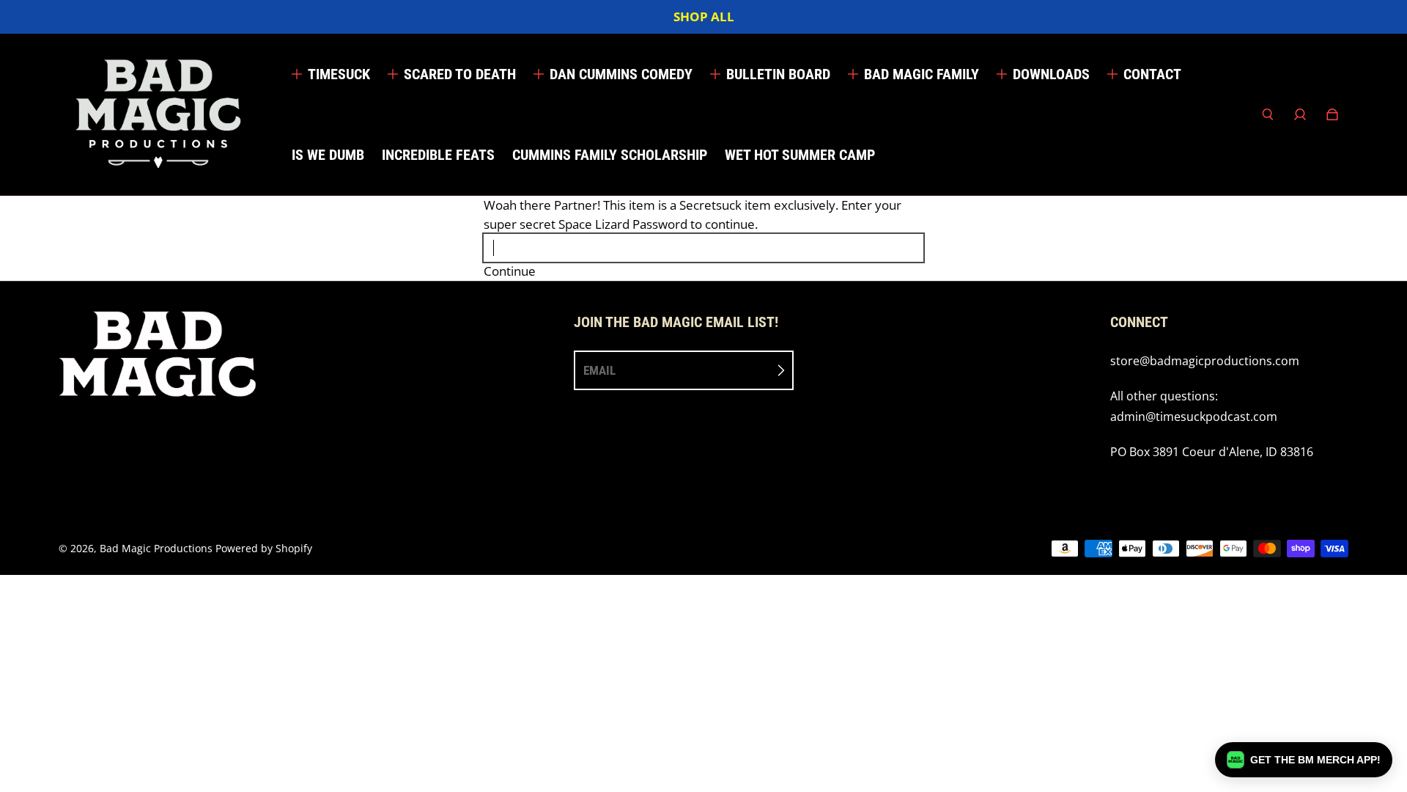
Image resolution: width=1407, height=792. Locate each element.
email (599, 370)
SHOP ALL (703, 16)
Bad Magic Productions (156, 548)
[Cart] (1332, 114)
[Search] (1268, 114)
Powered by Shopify (263, 548)
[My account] (1300, 114)
